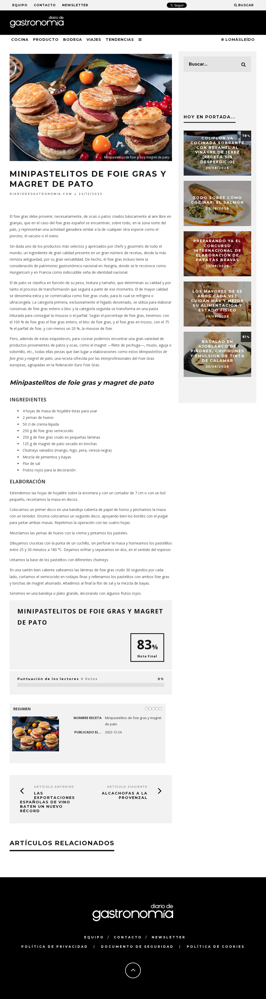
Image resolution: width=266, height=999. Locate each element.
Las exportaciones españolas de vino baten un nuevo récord (47, 802)
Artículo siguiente (127, 787)
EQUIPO (20, 5)
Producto (46, 39)
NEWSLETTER (75, 5)
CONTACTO (45, 5)
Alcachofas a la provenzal (125, 795)
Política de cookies (216, 947)
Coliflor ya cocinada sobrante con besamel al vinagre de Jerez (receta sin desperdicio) (217, 150)
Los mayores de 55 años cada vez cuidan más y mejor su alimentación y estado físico (217, 301)
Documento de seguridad (137, 947)
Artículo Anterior (54, 787)
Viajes (94, 39)
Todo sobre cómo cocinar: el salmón (217, 200)
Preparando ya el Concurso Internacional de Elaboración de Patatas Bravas (217, 250)
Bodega (72, 39)
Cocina (20, 39)
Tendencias (120, 39)
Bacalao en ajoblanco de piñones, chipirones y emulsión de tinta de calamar (217, 351)
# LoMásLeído (238, 39)
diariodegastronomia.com (41, 194)
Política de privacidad (54, 947)
